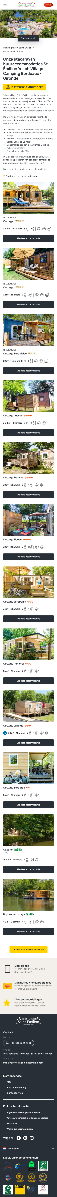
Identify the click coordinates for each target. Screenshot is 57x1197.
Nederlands (13, 1148)
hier (45, 169)
